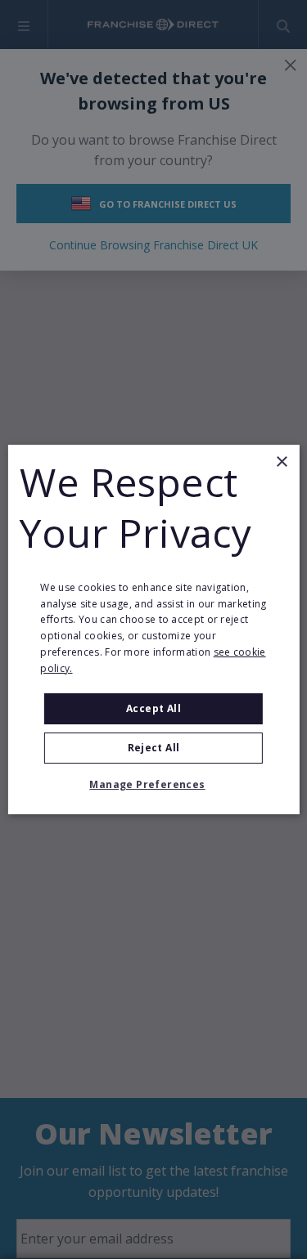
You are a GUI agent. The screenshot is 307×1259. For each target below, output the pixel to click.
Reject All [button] (154, 748)
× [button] (281, 462)
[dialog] (153, 629)
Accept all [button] (153, 708)
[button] (153, 785)
